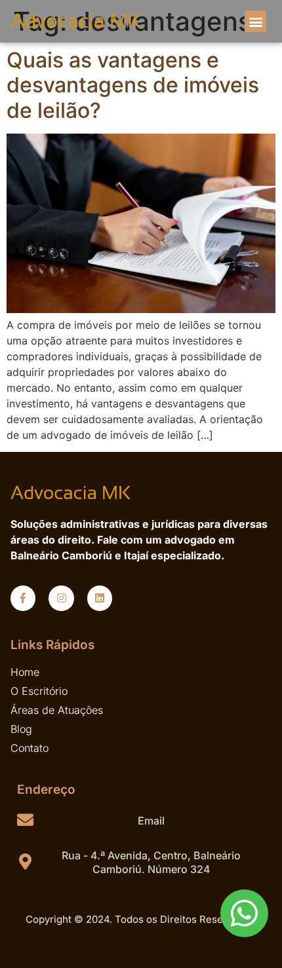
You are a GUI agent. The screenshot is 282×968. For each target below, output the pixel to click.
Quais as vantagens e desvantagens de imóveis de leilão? (133, 85)
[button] (255, 21)
